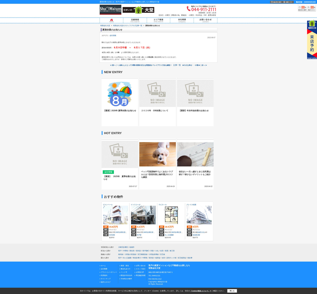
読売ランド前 (171, 258)
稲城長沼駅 (196, 235)
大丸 (203, 232)
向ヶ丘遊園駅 (169, 235)
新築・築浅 (125, 266)
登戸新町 (145, 251)
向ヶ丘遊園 (127, 258)
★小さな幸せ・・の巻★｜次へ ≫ (194, 65)
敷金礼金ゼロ (125, 269)
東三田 (172, 251)
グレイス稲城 (191, 205)
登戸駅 (139, 235)
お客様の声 (140, 272)
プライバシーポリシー (109, 272)
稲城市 (199, 232)
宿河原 (138, 251)
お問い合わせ (140, 266)
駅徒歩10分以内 (126, 275)
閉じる (232, 291)
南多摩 (189, 258)
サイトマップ (106, 279)
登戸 (153, 232)
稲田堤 (157, 258)
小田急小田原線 (130, 254)
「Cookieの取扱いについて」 (200, 291)
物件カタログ (106, 282)
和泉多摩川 (137, 258)
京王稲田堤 (182, 258)
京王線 (162, 254)
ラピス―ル (163, 205)
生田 (161, 251)
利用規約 (104, 275)
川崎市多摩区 (119, 232)
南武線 (120, 254)
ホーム (103, 266)
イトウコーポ (135, 205)
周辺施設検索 (140, 275)
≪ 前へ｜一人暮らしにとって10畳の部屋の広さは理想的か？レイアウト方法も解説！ (141, 65)
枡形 (152, 251)
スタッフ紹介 (140, 269)
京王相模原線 (142, 254)
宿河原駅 (112, 235)
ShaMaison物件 (126, 279)
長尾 (125, 232)
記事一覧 (177, 65)
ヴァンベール (108, 205)
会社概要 (104, 269)
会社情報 (113, 35)
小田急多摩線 (153, 254)
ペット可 (124, 272)
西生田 (132, 251)
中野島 (125, 251)
